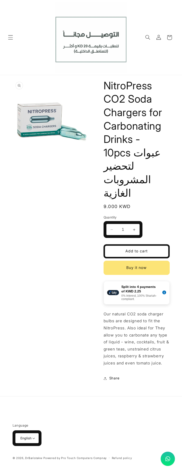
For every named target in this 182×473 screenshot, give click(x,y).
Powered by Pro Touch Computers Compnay (75, 458)
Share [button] (114, 378)
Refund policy (122, 458)
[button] (10, 37)
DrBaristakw (33, 458)
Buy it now (136, 267)
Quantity (110, 217)
